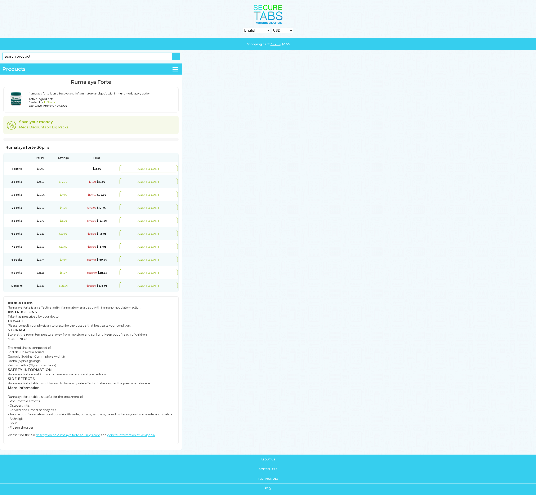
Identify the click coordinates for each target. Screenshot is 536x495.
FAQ (268, 480)
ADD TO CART (156, 168)
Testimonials (268, 470)
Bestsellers (268, 460)
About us (268, 451)
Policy (268, 489)
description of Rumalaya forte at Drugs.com (68, 427)
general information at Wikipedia (131, 427)
